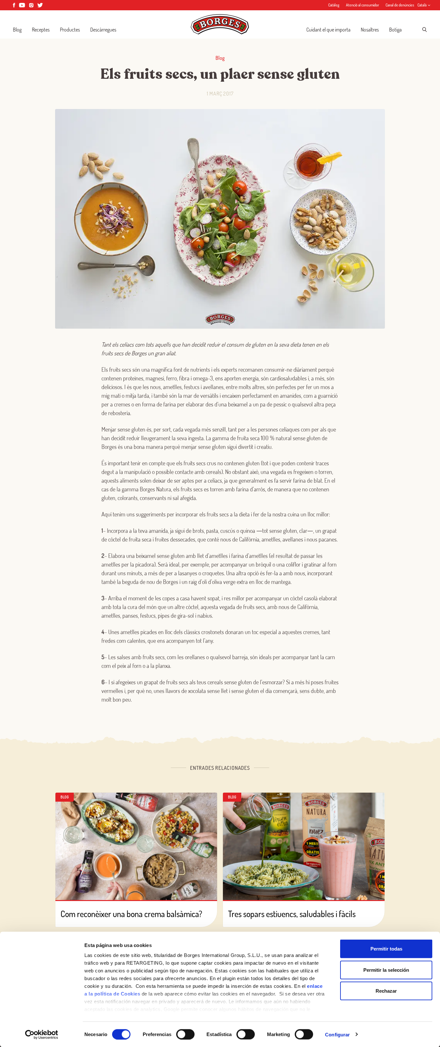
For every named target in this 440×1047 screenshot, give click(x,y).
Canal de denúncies (400, 5)
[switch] (185, 1034)
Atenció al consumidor (362, 5)
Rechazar (386, 991)
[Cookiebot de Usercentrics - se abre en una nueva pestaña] (42, 1034)
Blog (17, 29)
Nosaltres (370, 29)
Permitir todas (386, 948)
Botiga (395, 29)
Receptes (41, 29)
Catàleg (334, 5)
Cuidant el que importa (328, 29)
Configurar (337, 1034)
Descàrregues (103, 29)
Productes (70, 29)
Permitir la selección (386, 969)
